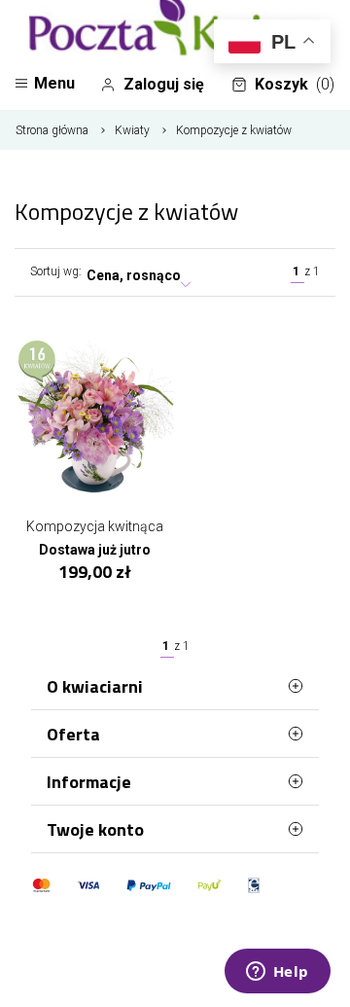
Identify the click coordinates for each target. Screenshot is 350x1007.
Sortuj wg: (56, 271)
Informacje (89, 782)
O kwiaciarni (95, 686)
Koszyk (294, 84)
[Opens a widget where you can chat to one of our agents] (277, 973)
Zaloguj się (163, 84)
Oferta (73, 734)
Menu (54, 83)
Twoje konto (95, 829)
